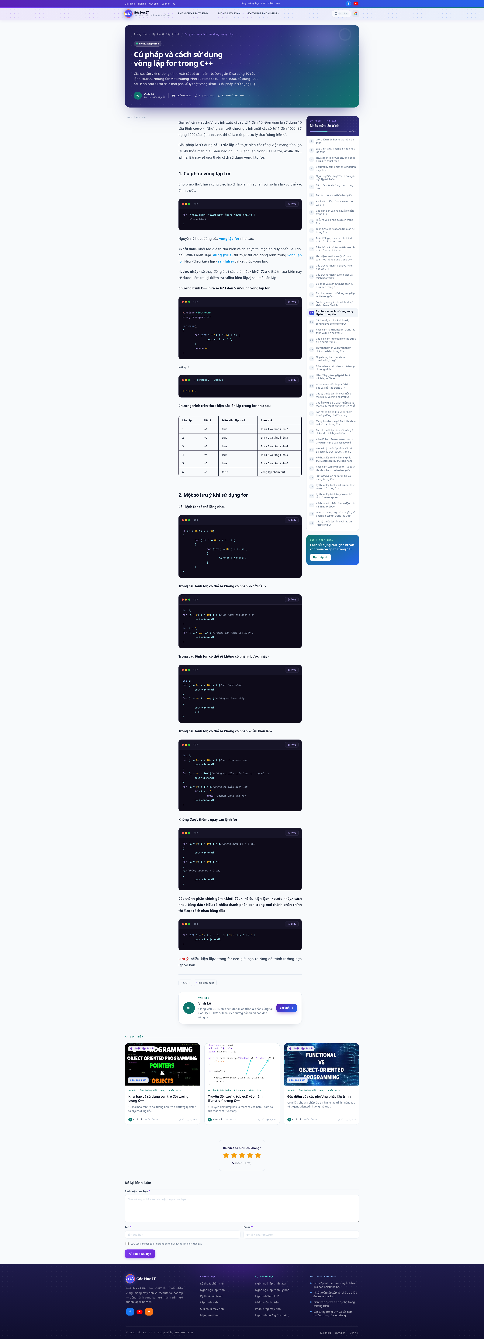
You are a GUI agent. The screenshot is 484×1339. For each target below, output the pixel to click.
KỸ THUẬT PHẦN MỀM (262, 13)
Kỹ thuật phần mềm (212, 1283)
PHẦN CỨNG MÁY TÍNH (193, 13)
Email (248, 1227)
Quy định (153, 3)
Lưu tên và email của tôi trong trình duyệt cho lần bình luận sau (166, 1243)
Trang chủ (140, 34)
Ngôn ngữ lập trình (212, 1290)
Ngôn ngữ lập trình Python (272, 1290)
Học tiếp (318, 557)
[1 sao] (226, 1155)
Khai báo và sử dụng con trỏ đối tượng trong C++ (158, 1098)
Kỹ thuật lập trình (166, 34)
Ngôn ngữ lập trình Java (270, 1283)
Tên (128, 1227)
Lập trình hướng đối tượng (272, 1315)
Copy (293, 204)
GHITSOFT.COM (184, 1332)
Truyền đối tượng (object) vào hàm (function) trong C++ (235, 1098)
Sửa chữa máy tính (212, 1309)
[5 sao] (257, 1155)
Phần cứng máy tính (268, 1309)
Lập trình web (209, 1302)
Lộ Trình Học (168, 3)
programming (205, 982)
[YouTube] (355, 3)
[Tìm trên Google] (355, 13)
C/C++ (185, 982)
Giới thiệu (130, 3)
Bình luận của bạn (137, 1191)
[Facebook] (348, 3)
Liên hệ (142, 3)
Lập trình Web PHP (267, 1296)
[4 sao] (250, 1155)
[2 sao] (234, 1155)
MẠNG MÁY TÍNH (229, 13)
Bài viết (284, 1007)
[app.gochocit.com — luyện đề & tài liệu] (149, 1312)
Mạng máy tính (210, 1315)
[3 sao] (242, 1155)
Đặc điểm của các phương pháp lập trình (319, 1096)
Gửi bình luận (142, 1254)
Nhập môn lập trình (267, 1302)
